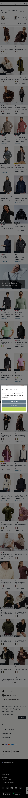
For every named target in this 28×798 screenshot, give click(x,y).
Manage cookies (14, 401)
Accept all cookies (14, 409)
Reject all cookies (14, 405)
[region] (14, 399)
